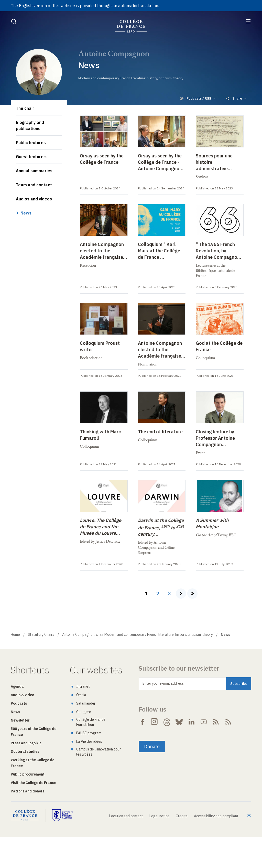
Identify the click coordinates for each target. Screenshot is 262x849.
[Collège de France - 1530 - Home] (131, 26)
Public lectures (31, 142)
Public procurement (28, 774)
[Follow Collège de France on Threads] (166, 721)
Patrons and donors (27, 791)
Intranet (83, 686)
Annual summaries (34, 170)
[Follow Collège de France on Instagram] (154, 721)
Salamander (85, 703)
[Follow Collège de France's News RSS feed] (216, 721)
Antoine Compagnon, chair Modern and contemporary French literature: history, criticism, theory (137, 634)
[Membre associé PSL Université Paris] (62, 815)
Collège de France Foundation (90, 722)
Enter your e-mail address (163, 683)
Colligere (83, 712)
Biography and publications (30, 125)
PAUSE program (88, 733)
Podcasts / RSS (199, 98)
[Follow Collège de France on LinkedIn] (191, 721)
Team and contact (34, 184)
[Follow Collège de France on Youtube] (203, 721)
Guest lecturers (32, 156)
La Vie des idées (89, 741)
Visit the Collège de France (33, 782)
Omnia (81, 695)
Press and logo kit (26, 743)
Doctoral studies (25, 751)
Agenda (17, 686)
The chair (25, 108)
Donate (152, 746)
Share (237, 98)
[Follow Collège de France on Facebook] (142, 721)
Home (15, 634)
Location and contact (126, 816)
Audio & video (22, 695)
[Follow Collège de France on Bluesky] (179, 721)
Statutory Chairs (41, 634)
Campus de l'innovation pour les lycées (98, 752)
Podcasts (19, 703)
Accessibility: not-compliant (216, 816)
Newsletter (20, 720)
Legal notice (159, 816)
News (25, 213)
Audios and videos (34, 198)
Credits (182, 816)
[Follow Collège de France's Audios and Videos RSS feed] (228, 721)
